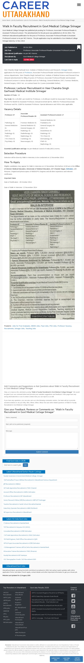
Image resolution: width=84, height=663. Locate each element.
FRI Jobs (5, 617)
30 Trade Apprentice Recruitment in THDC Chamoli (20, 488)
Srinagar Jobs (20, 328)
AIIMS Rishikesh (20, 633)
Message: (9, 431)
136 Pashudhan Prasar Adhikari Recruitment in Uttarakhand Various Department (30, 480)
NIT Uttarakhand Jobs (20, 609)
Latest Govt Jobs (56, 659)
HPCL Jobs (6, 619)
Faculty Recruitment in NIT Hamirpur (15, 555)
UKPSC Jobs (7, 597)
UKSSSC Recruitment (7, 593)
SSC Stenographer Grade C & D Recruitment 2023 (20, 559)
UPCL (5, 614)
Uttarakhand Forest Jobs (19, 619)
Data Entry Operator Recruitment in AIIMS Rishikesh (21, 508)
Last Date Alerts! (66, 659)
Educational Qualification (13, 53)
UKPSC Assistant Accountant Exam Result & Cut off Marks (48, 610)
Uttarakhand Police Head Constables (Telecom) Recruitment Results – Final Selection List (47, 601)
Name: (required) (11, 417)
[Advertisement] (42, 357)
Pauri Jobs (45, 326)
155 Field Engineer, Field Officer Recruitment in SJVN (20, 539)
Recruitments (9, 328)
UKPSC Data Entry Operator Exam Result (45, 596)
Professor (28, 72)
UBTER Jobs (7, 600)
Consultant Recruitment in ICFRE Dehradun (18, 531)
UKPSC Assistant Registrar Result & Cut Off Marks (48, 593)
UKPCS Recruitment (7, 604)
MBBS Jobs (35, 326)
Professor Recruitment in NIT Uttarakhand (17, 496)
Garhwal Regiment (18, 599)
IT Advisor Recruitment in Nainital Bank (16, 523)
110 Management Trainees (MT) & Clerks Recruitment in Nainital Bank (26, 547)
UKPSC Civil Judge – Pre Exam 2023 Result (45, 618)
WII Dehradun (7, 622)
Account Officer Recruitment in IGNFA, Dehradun (19, 492)
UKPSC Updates (77, 659)
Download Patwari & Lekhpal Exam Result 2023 (47, 605)
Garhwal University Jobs (20, 614)
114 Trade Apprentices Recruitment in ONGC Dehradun (22, 535)
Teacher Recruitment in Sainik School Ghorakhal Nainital (22, 504)
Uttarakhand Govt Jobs (15, 566)
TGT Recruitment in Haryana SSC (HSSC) (17, 527)
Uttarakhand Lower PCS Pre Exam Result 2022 (47, 615)
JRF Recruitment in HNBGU (12, 484)
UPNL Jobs (6, 608)
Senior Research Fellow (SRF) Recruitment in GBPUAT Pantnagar (25, 500)
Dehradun (69, 169)
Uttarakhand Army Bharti (19, 593)
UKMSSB (6, 611)
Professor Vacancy (65, 326)
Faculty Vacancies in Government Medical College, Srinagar (23, 476)
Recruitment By (10, 56)
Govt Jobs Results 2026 (39, 588)
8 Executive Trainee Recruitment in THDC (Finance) (20, 551)
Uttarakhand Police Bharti (19, 624)
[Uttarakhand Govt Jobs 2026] (26, 9)
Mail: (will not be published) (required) (18, 424)
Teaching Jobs (30, 328)
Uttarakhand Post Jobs (21, 629)
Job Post (8, 50)
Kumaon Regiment (18, 604)
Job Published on (11, 47)
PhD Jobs (53, 326)
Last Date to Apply (11, 60)
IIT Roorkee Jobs (20, 635)
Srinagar (64, 70)
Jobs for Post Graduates (21, 326)
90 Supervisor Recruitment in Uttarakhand (17, 512)
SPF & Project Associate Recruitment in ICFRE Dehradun (22, 543)
